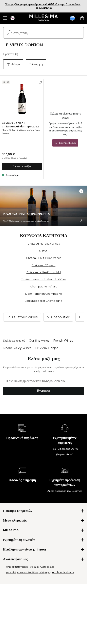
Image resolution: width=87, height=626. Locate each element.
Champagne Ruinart (43, 286)
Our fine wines (39, 340)
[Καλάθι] (82, 18)
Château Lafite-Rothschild (44, 272)
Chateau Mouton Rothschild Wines (43, 279)
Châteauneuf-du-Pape (28, 130)
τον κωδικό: (43, 4)
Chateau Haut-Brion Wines (43, 257)
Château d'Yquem (43, 265)
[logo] (43, 18)
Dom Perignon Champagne (43, 293)
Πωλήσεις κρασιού (14, 340)
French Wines (63, 340)
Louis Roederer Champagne (43, 300)
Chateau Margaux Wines (44, 243)
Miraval (43, 250)
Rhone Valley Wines (17, 348)
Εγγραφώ (43, 391)
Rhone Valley (8, 130)
